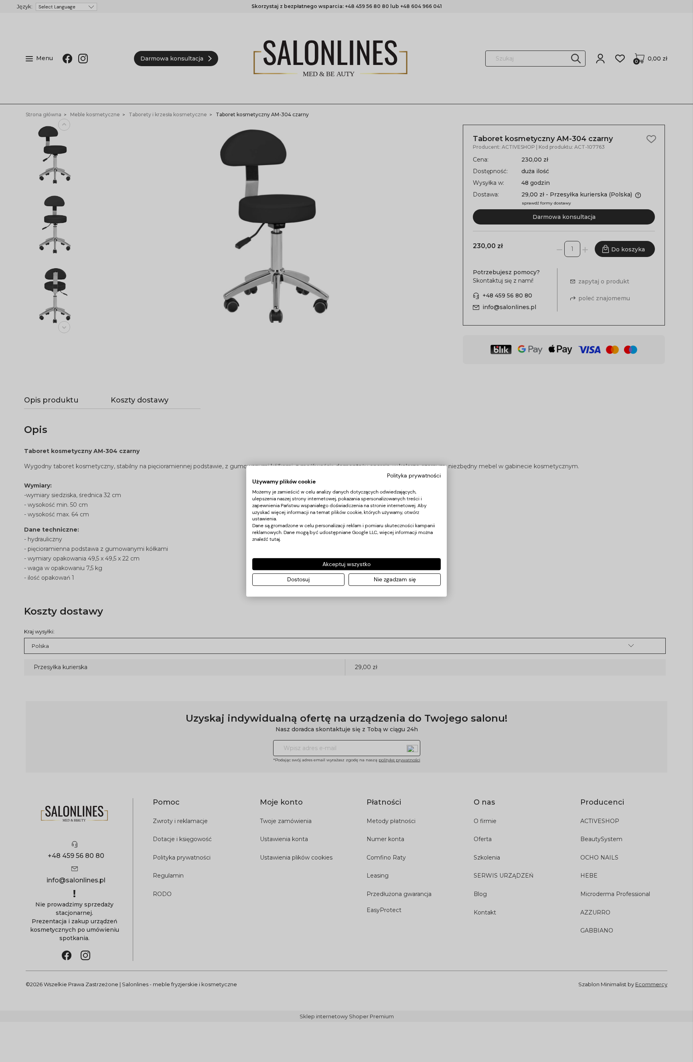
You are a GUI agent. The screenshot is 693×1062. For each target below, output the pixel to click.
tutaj (275, 539)
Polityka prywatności (414, 475)
